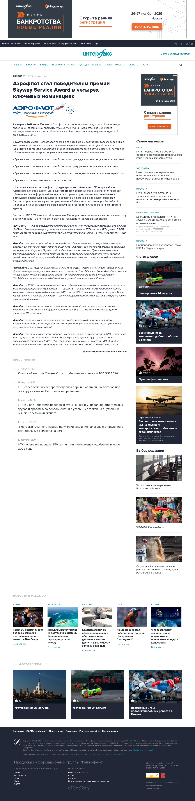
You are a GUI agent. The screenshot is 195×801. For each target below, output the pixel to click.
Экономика (58, 64)
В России (31, 64)
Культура (84, 64)
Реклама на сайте (89, 731)
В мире (44, 64)
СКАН (71, 775)
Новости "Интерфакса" (78, 772)
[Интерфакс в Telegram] (75, 788)
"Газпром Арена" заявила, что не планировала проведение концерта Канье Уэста (164, 636)
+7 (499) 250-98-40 (96, 754)
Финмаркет (85, 43)
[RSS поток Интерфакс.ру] (84, 788)
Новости (120, 64)
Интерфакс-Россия (67, 43)
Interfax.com (50, 43)
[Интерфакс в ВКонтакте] (79, 788)
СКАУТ (17, 778)
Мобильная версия (11, 43)
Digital (108, 64)
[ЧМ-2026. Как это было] (159, 523)
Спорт (71, 64)
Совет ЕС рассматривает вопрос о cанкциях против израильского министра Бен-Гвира (28, 634)
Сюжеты (133, 64)
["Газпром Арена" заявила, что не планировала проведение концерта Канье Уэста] (166, 626)
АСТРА (17, 784)
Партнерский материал (147, 212)
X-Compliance (20, 775)
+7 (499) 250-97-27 (118, 754)
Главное (18, 64)
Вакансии (71, 731)
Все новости (19, 644)
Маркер (17, 781)
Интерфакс (97, 53)
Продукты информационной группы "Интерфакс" (59, 762)
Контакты (18, 731)
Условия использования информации (162, 783)
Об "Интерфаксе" (32, 43)
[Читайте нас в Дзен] (70, 788)
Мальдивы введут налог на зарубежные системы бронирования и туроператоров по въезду (62, 636)
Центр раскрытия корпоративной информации (88, 781)
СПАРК (17, 772)
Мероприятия (110, 731)
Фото (145, 64)
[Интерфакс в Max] (88, 788)
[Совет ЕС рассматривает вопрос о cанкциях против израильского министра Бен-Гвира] (28, 626)
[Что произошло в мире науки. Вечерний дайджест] (159, 481)
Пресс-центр (56, 731)
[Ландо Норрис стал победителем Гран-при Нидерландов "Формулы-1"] (132, 626)
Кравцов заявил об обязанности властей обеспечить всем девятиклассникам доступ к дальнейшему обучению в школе (96, 637)
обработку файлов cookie (144, 750)
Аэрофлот (19, 76)
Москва (96, 64)
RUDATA (72, 778)
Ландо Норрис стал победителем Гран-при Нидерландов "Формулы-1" (131, 634)
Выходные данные (154, 785)
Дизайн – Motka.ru (153, 788)
